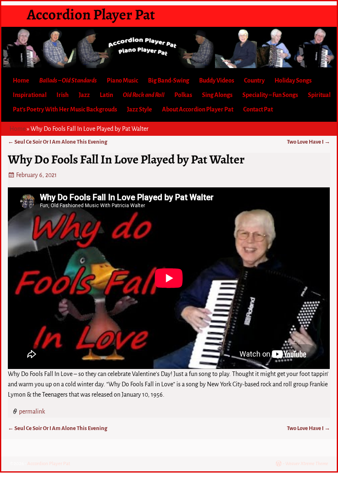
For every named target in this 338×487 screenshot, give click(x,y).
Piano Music (122, 80)
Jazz (84, 95)
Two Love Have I (308, 142)
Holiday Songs (293, 80)
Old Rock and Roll (143, 95)
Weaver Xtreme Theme (306, 463)
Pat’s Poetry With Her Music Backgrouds (65, 109)
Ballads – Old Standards (68, 80)
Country (254, 80)
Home (21, 80)
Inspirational (30, 95)
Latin (106, 95)
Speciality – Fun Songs (270, 95)
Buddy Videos (216, 80)
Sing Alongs (217, 95)
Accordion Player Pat (91, 14)
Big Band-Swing (168, 80)
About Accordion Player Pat (197, 109)
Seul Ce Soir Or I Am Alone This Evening (57, 142)
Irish (62, 95)
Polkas (183, 95)
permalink (32, 411)
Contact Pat (258, 109)
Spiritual (319, 95)
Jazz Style (139, 109)
